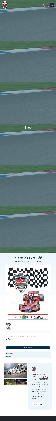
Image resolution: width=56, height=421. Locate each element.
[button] (43, 5)
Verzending (8, 356)
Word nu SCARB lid (37, 404)
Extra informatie (9, 353)
